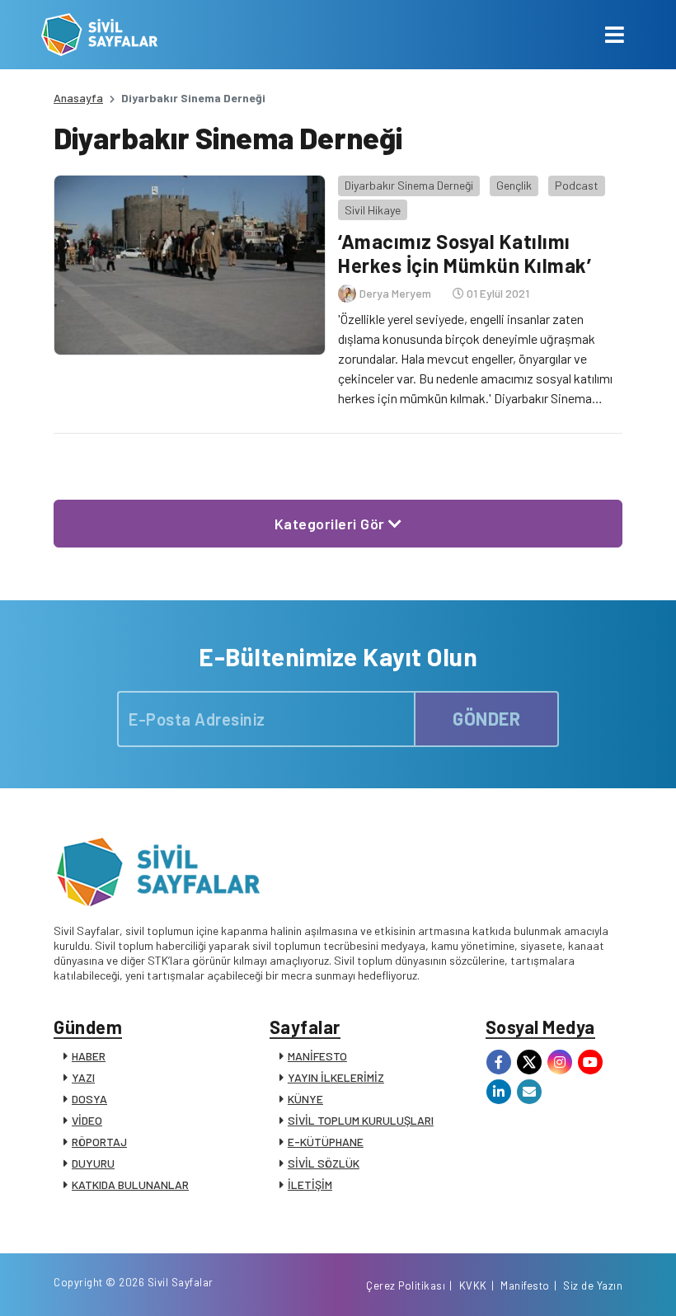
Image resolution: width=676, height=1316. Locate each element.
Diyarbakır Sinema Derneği (409, 185)
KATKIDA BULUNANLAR (130, 1184)
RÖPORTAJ (99, 1142)
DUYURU (93, 1163)
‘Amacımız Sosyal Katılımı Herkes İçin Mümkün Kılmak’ (464, 253)
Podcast (577, 185)
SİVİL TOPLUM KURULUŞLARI (361, 1120)
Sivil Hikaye (373, 210)
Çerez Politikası (405, 1285)
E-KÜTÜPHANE (326, 1142)
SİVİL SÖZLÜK (323, 1163)
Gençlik (514, 185)
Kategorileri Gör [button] (332, 524)
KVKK (473, 1285)
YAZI (83, 1077)
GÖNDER (486, 718)
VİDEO (87, 1120)
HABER (89, 1056)
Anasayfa (78, 98)
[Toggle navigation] (614, 34)
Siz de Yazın (592, 1285)
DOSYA (89, 1099)
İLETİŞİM (310, 1184)
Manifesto (525, 1285)
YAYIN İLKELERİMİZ (336, 1077)
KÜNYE (305, 1099)
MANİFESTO (317, 1056)
